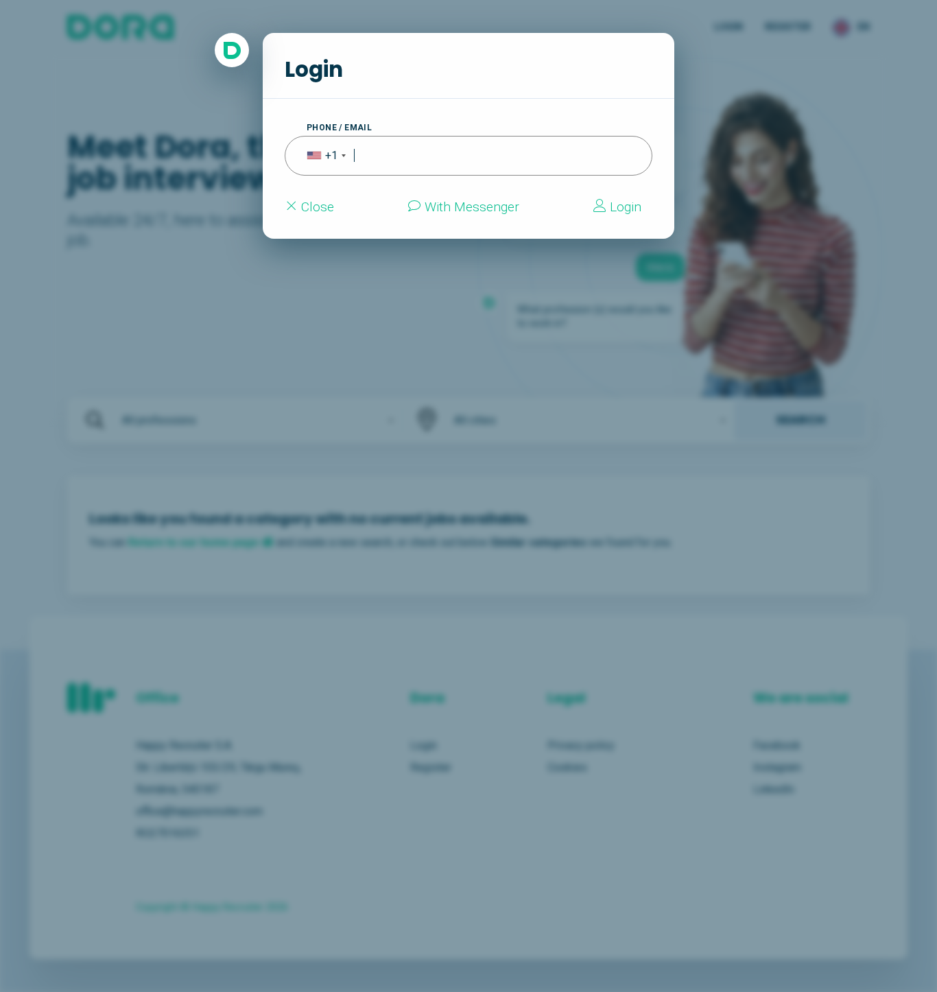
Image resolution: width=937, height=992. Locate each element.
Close (316, 207)
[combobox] (317, 156)
